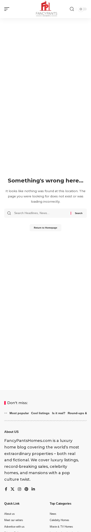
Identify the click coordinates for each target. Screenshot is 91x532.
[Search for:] (41, 213)
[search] (72, 9)
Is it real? (58, 413)
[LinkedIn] (33, 489)
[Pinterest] (26, 489)
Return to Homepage (45, 227)
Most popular (19, 413)
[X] (12, 489)
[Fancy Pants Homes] (45, 9)
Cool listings (40, 413)
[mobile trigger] (7, 9)
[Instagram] (19, 489)
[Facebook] (6, 489)
